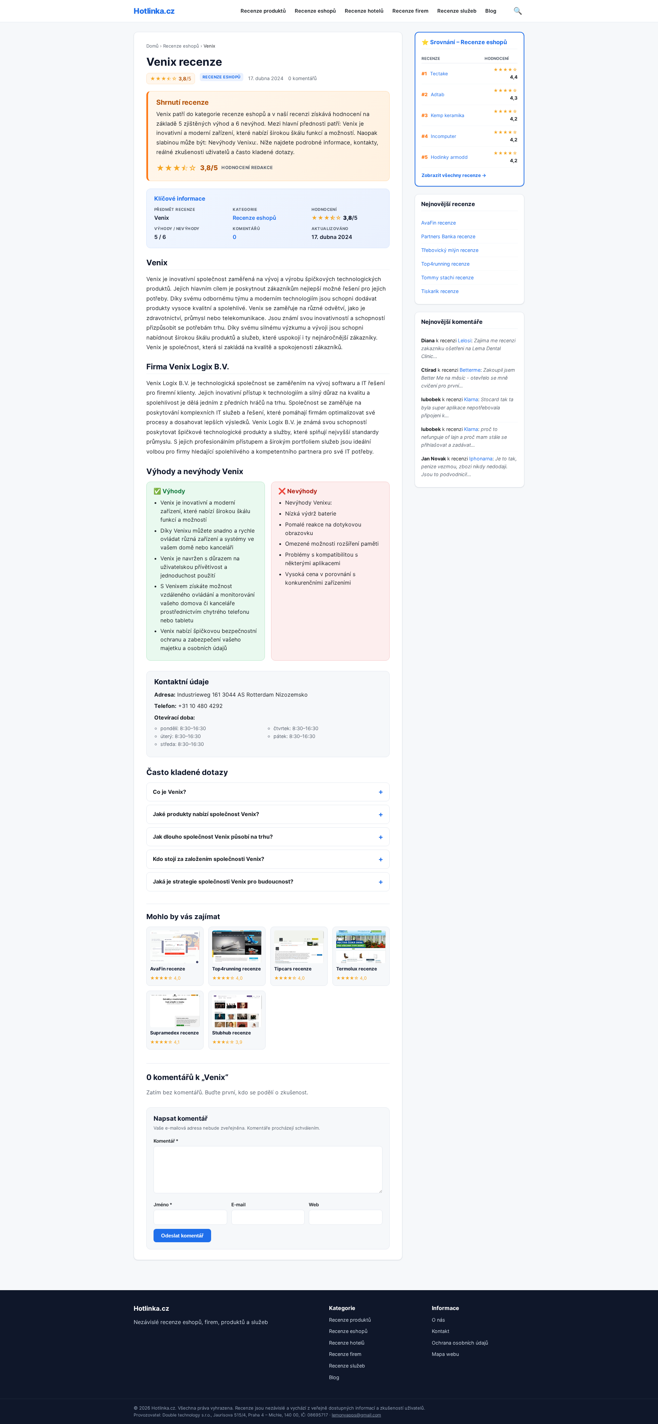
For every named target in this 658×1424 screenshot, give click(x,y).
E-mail (238, 1204)
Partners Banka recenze (448, 236)
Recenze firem (410, 11)
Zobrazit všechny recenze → (454, 175)
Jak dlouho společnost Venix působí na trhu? (213, 836)
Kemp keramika (447, 115)
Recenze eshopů (315, 11)
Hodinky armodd (449, 157)
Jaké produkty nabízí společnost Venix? (206, 814)
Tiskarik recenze (440, 291)
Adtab (437, 94)
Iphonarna (480, 458)
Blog (490, 11)
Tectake (439, 73)
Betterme (470, 370)
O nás (438, 1320)
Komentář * (166, 1141)
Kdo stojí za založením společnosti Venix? (208, 858)
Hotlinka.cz (154, 10)
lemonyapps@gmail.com (356, 1414)
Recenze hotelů (364, 11)
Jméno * (163, 1204)
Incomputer (443, 136)
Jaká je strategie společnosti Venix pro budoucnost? (223, 881)
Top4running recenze (445, 264)
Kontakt (440, 1331)
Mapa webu (445, 1354)
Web (314, 1204)
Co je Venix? (169, 791)
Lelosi (464, 340)
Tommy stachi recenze (447, 277)
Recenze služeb (456, 11)
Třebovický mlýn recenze (449, 250)
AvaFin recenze (438, 223)
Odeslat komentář (182, 1235)
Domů (152, 46)
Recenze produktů (263, 11)
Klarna (471, 399)
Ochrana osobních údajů (460, 1343)
